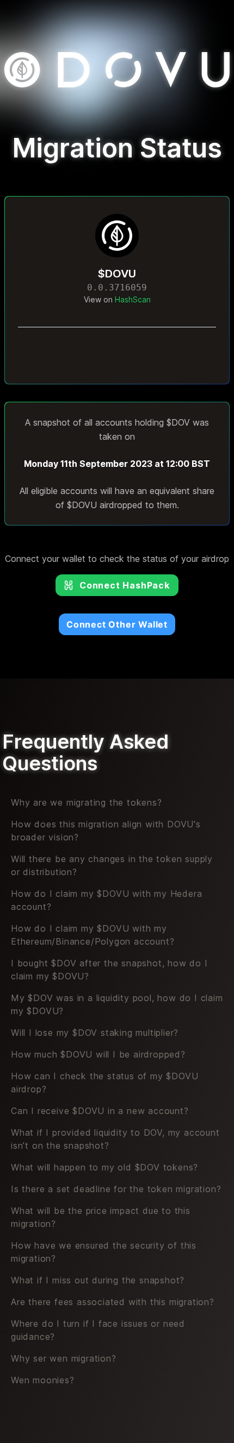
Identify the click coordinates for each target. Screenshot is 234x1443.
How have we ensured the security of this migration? (103, 1252)
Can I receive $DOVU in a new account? (100, 1110)
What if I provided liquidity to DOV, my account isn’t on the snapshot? (115, 1139)
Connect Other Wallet (117, 624)
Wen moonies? (43, 1380)
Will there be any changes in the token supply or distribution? (112, 865)
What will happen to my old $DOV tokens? (104, 1167)
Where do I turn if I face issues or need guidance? (98, 1330)
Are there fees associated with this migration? (112, 1301)
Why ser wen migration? (63, 1358)
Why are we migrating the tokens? (86, 802)
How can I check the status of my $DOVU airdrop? (104, 1082)
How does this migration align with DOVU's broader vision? (106, 831)
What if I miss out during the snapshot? (97, 1280)
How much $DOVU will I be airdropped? (98, 1054)
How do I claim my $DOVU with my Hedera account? (106, 900)
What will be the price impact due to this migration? (100, 1217)
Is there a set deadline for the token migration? (116, 1188)
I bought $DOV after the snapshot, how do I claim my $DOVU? (109, 970)
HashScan (133, 299)
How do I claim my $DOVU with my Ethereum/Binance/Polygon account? (92, 935)
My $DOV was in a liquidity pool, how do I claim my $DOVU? (117, 1004)
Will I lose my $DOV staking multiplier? (94, 1032)
